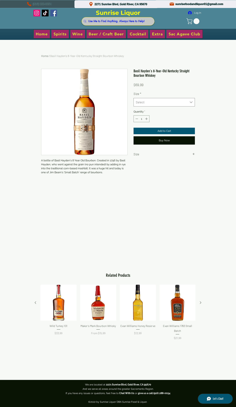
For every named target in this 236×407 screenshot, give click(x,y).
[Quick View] (58, 303)
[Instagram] (36, 13)
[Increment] (146, 119)
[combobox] (164, 102)
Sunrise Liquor (118, 12)
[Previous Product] (35, 303)
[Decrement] (136, 119)
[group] (118, 317)
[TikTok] (45, 13)
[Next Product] (201, 303)
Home (44, 55)
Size (137, 94)
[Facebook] (53, 13)
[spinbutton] (141, 119)
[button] (193, 21)
